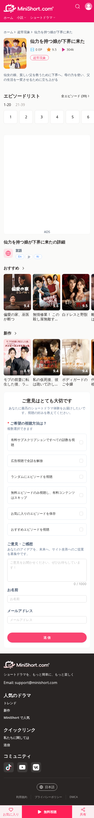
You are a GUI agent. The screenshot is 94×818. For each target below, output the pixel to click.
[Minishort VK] (36, 767)
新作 (7, 710)
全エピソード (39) (74, 96)
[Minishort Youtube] (22, 767)
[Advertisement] (47, 182)
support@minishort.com (36, 682)
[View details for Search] (77, 6)
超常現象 (39, 58)
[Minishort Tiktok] (9, 767)
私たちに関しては (16, 737)
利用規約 (21, 797)
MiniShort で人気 (17, 717)
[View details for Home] (47, 8)
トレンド (10, 703)
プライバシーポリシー (48, 797)
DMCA (74, 797)
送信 (7, 745)
